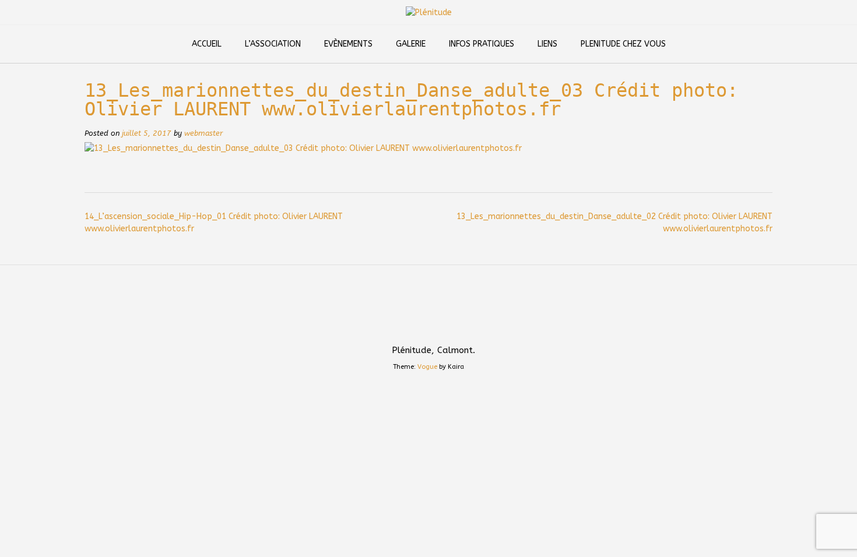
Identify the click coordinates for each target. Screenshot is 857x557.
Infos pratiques (481, 44)
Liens (547, 44)
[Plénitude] (429, 12)
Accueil (207, 44)
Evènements (348, 44)
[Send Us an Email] (414, 325)
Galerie (411, 44)
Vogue (427, 367)
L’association (273, 44)
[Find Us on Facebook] (442, 325)
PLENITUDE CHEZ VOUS (623, 44)
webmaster (203, 133)
